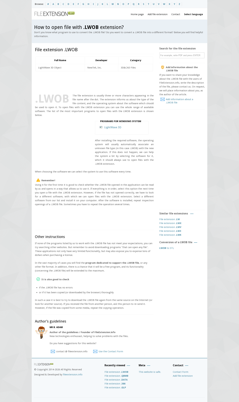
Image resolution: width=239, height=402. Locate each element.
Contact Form (180, 371)
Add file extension (157, 14)
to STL (166, 248)
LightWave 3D (112, 127)
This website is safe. (150, 371)
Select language (193, 14)
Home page (137, 14)
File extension (169, 219)
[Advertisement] (94, 82)
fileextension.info (72, 374)
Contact (175, 14)
